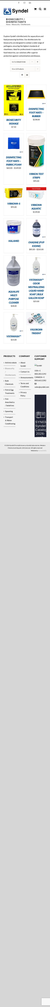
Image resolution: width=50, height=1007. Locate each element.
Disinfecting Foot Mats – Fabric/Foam (13, 161)
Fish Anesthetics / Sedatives (9, 402)
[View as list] (27, 75)
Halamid (13, 240)
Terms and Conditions (25, 385)
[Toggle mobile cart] (35, 9)
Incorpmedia (42, 450)
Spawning (9, 411)
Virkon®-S (13, 203)
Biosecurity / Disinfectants (9, 371)
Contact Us (25, 372)
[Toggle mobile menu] (45, 9)
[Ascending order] (37, 61)
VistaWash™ (13, 336)
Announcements (25, 377)
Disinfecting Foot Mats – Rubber (36, 112)
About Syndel (23, 364)
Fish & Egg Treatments (9, 391)
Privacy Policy (24, 394)
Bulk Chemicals (9, 382)
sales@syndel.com (42, 387)
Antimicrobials (9, 363)
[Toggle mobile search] (40, 9)
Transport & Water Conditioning (9, 420)
